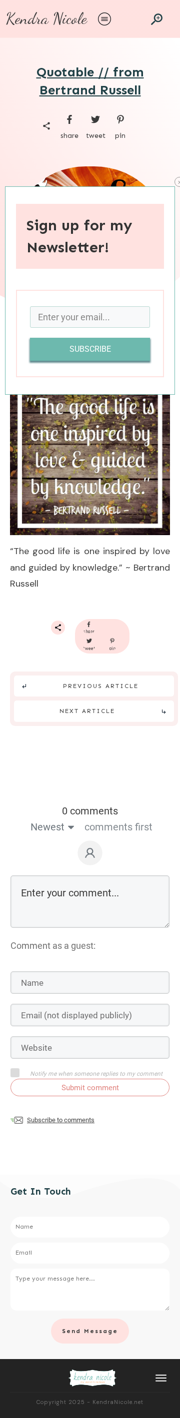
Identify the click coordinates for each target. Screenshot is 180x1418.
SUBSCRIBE (90, 349)
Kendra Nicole (46, 18)
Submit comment (90, 1087)
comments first (118, 827)
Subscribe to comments (60, 1120)
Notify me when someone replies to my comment (96, 1073)
